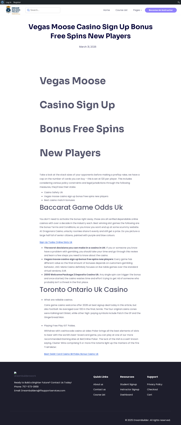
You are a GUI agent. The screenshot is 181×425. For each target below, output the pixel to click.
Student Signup (128, 384)
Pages (136, 10)
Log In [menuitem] (8, 2)
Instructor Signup (129, 389)
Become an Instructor (161, 10)
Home (106, 10)
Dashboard (126, 394)
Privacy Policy (154, 384)
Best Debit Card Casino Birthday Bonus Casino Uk (71, 354)
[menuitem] (2, 2)
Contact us (99, 389)
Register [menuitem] (17, 2)
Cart (149, 394)
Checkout (152, 389)
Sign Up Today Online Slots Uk (56, 242)
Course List (122, 10)
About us (98, 384)
